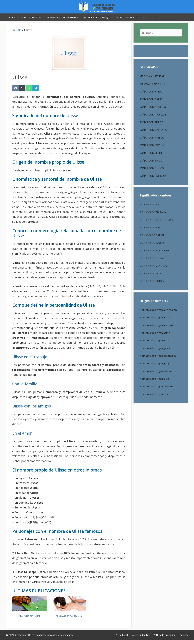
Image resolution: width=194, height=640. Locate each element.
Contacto (183, 634)
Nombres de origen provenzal (157, 386)
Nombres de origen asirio (155, 333)
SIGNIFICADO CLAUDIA (153, 265)
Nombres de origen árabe (155, 317)
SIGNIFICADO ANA (150, 204)
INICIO (12, 17)
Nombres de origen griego (155, 363)
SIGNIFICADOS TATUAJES (97, 17)
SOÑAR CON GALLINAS (153, 130)
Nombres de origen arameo (156, 325)
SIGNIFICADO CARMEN (153, 235)
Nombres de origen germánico (158, 355)
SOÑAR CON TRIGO (151, 160)
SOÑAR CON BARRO (151, 99)
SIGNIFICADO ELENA (152, 258)
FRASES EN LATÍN (31, 17)
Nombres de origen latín (154, 378)
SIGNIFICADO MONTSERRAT (156, 220)
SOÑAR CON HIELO (151, 91)
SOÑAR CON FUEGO (151, 122)
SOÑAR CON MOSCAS (152, 145)
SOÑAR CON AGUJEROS (153, 107)
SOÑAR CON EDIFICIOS (153, 176)
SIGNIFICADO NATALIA (153, 212)
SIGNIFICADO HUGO (152, 281)
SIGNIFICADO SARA (151, 227)
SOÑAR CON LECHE (151, 153)
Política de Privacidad (164, 634)
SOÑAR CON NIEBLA (152, 137)
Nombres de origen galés (155, 348)
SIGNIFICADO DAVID (152, 273)
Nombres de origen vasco (155, 394)
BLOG (154, 17)
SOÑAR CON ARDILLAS (153, 114)
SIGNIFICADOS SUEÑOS (129, 17)
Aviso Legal (122, 634)
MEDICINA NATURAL (29, 615)
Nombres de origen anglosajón (158, 310)
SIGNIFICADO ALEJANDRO (155, 250)
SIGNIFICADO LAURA (152, 242)
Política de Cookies (140, 634)
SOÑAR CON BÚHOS (152, 168)
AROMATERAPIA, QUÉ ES (69, 615)
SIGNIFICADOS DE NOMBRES (62, 17)
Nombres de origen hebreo (156, 371)
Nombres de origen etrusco (156, 340)
